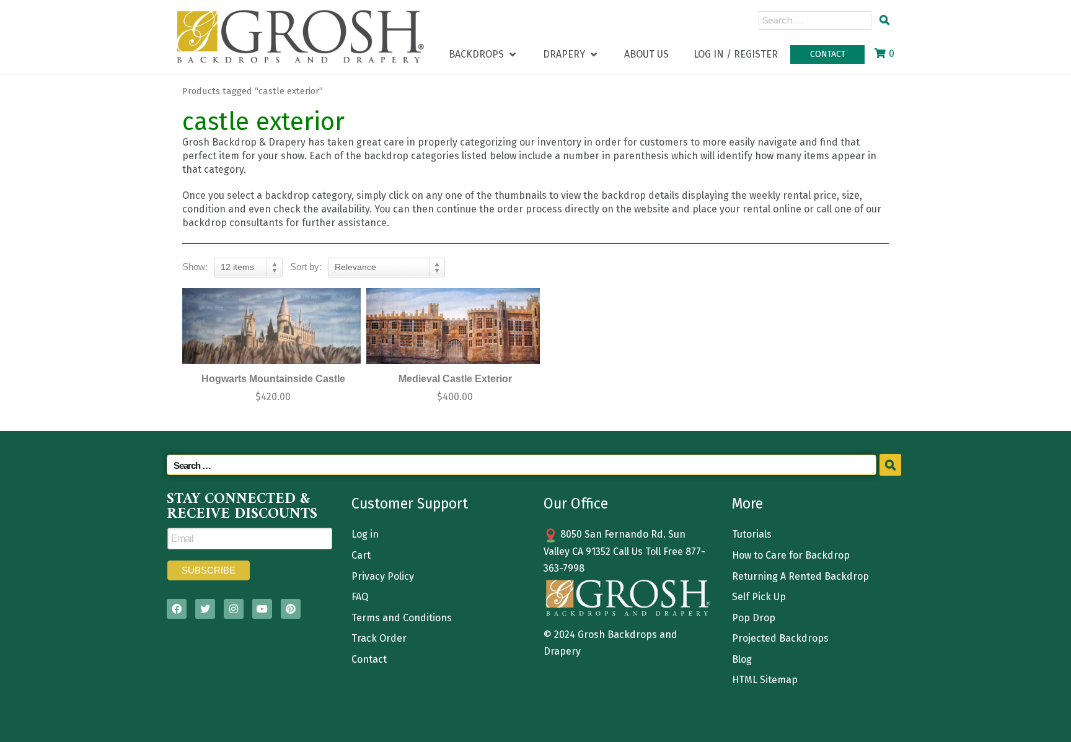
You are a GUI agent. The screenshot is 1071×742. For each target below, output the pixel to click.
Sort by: (306, 266)
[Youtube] (262, 609)
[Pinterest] (291, 609)
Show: (195, 266)
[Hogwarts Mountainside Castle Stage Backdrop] (271, 326)
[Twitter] (205, 609)
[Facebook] (177, 609)
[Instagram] (234, 609)
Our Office (576, 503)
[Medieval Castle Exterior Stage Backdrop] (453, 326)
